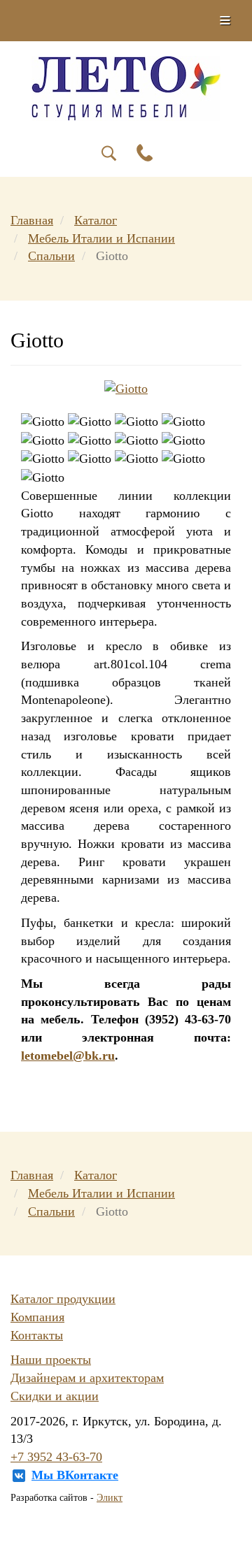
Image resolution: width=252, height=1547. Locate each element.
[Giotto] (126, 388)
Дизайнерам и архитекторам (87, 1378)
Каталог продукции (62, 1299)
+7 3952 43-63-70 (56, 1457)
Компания (37, 1317)
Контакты (36, 1335)
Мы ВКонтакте (74, 1475)
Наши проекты (50, 1360)
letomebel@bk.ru (68, 1056)
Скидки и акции (54, 1396)
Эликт (109, 1497)
